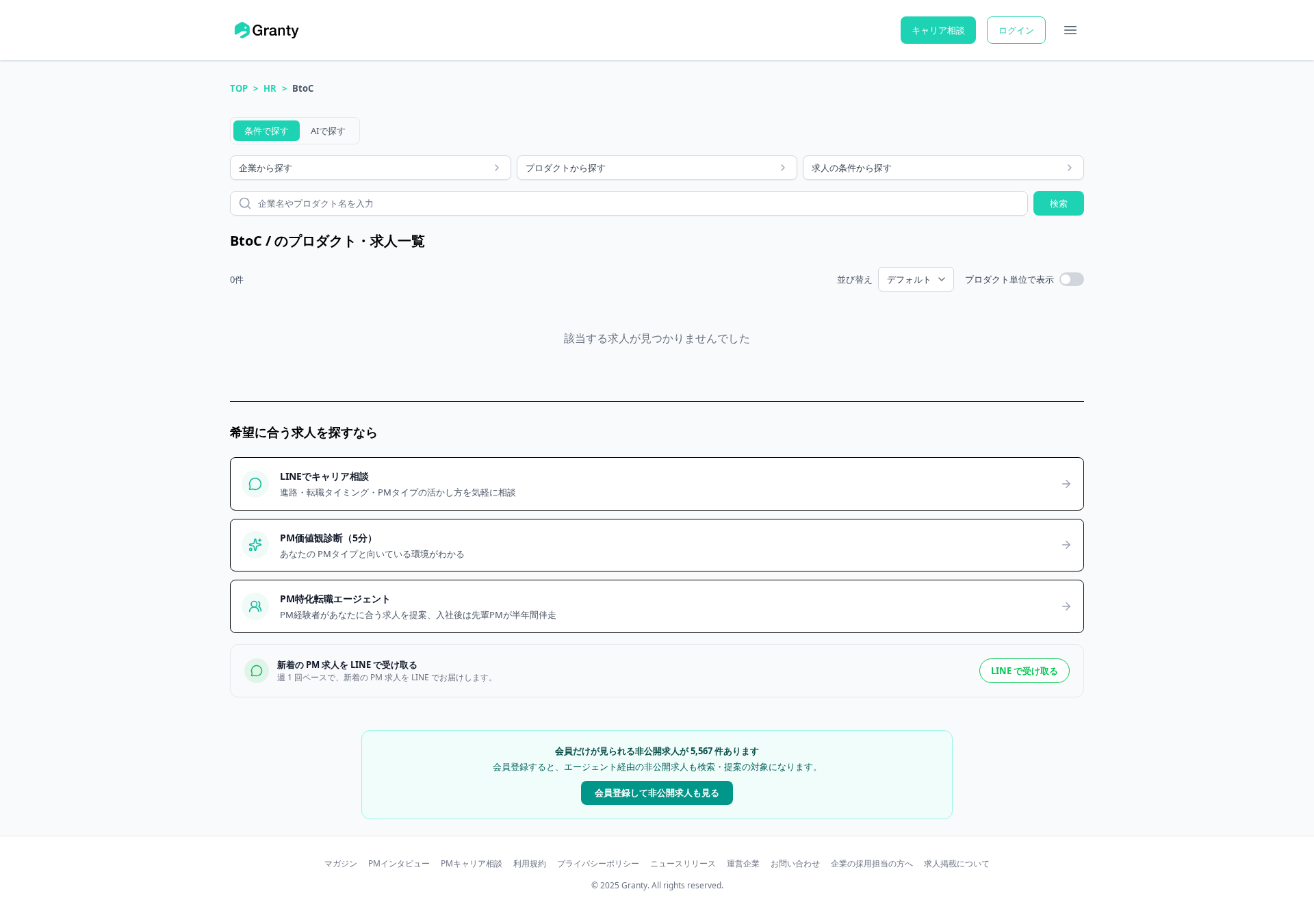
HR (269, 88)
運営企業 (743, 863)
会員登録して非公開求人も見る (657, 792)
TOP (239, 88)
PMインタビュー (399, 863)
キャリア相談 (938, 30)
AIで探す (328, 131)
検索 (1059, 203)
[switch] (1071, 279)
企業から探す (265, 168)
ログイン (1016, 30)
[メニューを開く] (1070, 30)
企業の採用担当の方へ (872, 863)
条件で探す (266, 131)
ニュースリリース (683, 863)
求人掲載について (957, 863)
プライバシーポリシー (598, 863)
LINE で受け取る (1024, 671)
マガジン (340, 863)
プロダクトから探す (566, 168)
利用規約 (529, 863)
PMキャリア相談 (471, 863)
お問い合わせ (795, 863)
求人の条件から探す (852, 168)
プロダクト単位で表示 (1009, 279)
